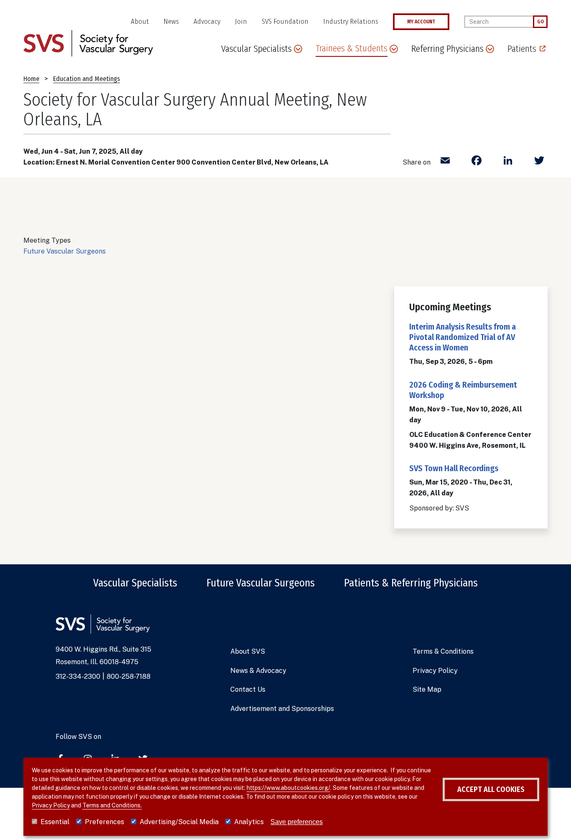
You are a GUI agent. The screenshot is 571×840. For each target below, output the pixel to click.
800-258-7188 (128, 676)
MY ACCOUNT (421, 22)
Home (31, 79)
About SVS (247, 651)
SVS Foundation (285, 21)
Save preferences (296, 821)
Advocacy (207, 21)
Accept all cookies (491, 789)
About (140, 21)
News (171, 21)
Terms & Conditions (443, 651)
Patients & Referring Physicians (411, 583)
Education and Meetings (86, 79)
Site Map (427, 689)
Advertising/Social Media (179, 822)
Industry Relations (350, 21)
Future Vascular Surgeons (64, 251)
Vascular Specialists (135, 583)
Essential (55, 822)
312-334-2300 (78, 676)
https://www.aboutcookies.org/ (288, 787)
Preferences (104, 822)
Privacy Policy (435, 671)
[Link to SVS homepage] (88, 43)
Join (241, 21)
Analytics (249, 822)
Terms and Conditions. (112, 805)
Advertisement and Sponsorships (282, 709)
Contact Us (247, 689)
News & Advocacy (258, 671)
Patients (521, 48)
